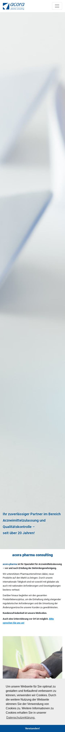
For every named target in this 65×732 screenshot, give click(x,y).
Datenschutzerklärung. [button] (20, 717)
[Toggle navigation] (57, 6)
